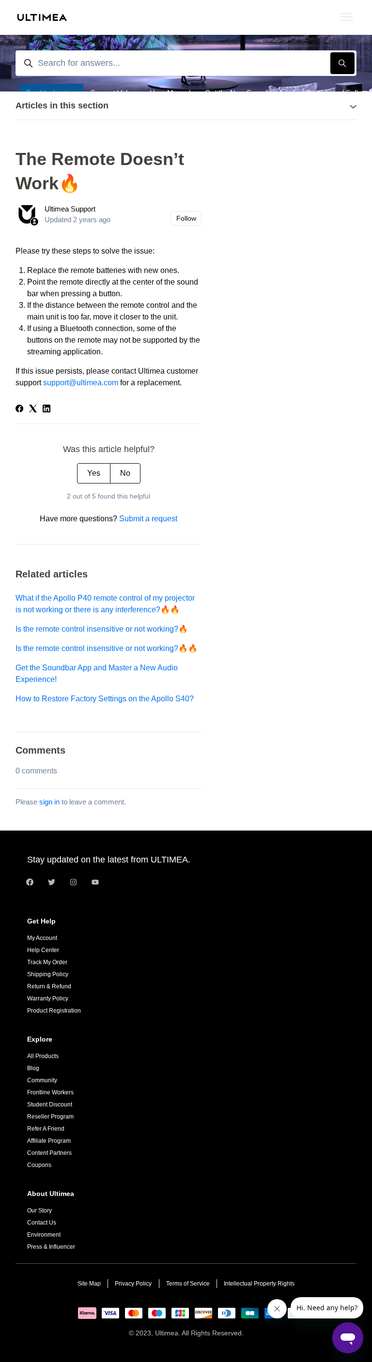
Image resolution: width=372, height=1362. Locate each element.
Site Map (89, 1283)
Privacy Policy (133, 1283)
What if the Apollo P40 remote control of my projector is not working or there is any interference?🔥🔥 (105, 604)
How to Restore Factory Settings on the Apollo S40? (105, 699)
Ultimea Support (70, 209)
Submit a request (148, 519)
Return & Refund (49, 986)
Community (42, 1080)
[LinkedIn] (46, 410)
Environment (44, 1234)
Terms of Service (188, 1283)
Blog (33, 1068)
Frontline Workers (50, 1092)
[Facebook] (19, 410)
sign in (49, 802)
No (125, 473)
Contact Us (41, 1222)
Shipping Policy (47, 974)
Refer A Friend (45, 1128)
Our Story (39, 1210)
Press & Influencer (51, 1246)
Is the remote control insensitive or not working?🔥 (102, 629)
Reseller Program (50, 1116)
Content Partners (49, 1153)
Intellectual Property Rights (259, 1283)
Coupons (39, 1165)
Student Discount (49, 1104)
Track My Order (47, 962)
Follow (186, 218)
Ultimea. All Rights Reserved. (199, 1333)
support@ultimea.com (80, 382)
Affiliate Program (49, 1140)
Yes (93, 473)
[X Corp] (33, 410)
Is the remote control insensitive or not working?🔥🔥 (107, 648)
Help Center (43, 950)
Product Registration (54, 1010)
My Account (42, 938)
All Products (43, 1056)
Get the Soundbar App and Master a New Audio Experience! (97, 673)
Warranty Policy (47, 998)
